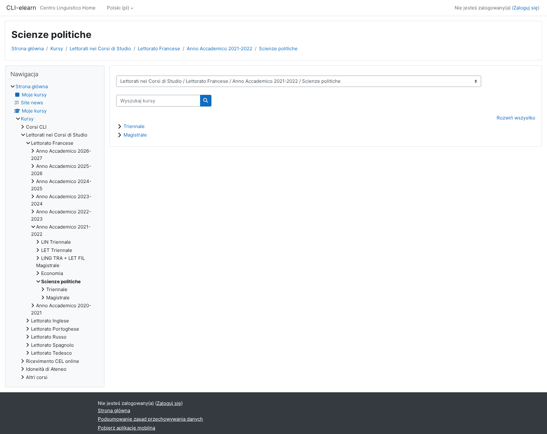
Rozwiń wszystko (516, 118)
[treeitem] (54, 232)
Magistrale (135, 135)
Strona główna (27, 49)
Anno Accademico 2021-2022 (219, 49)
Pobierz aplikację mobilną (126, 428)
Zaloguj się (525, 8)
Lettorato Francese (159, 49)
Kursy (56, 49)
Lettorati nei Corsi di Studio (100, 49)
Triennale (134, 126)
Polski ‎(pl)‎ (118, 8)
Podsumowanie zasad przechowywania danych (150, 419)
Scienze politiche (278, 49)
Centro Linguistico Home (68, 8)
